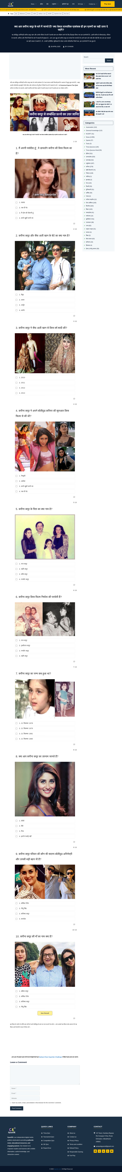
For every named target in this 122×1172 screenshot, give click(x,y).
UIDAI (34, 13)
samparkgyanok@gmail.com (105, 1146)
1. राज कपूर (22, 564)
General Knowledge (92, 130)
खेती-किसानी (89, 170)
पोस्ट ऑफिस (89, 202)
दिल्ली (87, 186)
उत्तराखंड (88, 160)
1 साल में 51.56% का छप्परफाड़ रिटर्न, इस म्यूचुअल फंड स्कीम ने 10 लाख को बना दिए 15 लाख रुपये (104, 104)
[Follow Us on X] (99, 1151)
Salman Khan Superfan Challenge (50, 1057)
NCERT (50, 13)
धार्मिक (87, 193)
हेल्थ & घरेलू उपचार (91, 248)
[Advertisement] (45, 66)
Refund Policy (74, 1148)
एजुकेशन (54, 4)
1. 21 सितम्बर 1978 (25, 723)
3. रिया (21, 831)
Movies (29, 13)
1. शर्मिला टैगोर (23, 903)
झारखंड (88, 179)
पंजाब (87, 196)
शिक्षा (87, 235)
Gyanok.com (57, 1169)
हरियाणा (88, 242)
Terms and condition (76, 1144)
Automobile (89, 127)
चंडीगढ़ (88, 176)
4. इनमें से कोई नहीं (24, 836)
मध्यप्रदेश (88, 212)
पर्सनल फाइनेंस (90, 199)
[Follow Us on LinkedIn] (103, 1151)
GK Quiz (80, 4)
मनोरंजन (88, 216)
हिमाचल (88, 245)
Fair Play (72, 1155)
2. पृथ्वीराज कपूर (24, 645)
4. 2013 (21, 393)
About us (72, 1133)
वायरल (87, 232)
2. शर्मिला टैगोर (23, 996)
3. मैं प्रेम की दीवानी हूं (25, 213)
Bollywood (22, 13)
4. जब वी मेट (23, 491)
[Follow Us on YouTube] (111, 1151)
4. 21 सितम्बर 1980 (25, 739)
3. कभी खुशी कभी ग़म (25, 486)
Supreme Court (58, 13)
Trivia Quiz (46, 1133)
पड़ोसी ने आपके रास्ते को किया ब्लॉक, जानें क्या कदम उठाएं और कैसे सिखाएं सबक (25, 9)
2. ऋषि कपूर (23, 569)
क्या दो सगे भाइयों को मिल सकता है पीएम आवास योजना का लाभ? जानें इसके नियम (103, 76)
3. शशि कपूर (22, 574)
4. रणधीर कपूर (23, 579)
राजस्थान (88, 222)
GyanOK (70, 46)
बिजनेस (88, 206)
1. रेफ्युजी (21, 476)
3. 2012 (21, 388)
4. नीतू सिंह (22, 1007)
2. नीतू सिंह (22, 908)
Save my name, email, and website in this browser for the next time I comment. (36, 1102)
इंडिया (41, 4)
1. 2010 (21, 377)
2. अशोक (21, 481)
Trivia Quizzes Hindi (92, 150)
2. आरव (21, 300)
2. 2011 (21, 383)
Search (86, 57)
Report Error (47, 1148)
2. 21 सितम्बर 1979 (25, 728)
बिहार (87, 209)
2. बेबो (20, 826)
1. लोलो (21, 821)
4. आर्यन (21, 310)
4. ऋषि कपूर (23, 656)
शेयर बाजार (89, 239)
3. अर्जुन (21, 305)
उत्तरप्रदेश (88, 157)
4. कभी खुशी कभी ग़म (25, 218)
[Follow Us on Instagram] (107, 1151)
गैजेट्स (87, 173)
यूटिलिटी (88, 219)
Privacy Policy (74, 1140)
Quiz (16, 13)
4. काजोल (22, 919)
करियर (87, 166)
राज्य (73, 4)
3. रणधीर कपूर (23, 651)
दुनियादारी (88, 189)
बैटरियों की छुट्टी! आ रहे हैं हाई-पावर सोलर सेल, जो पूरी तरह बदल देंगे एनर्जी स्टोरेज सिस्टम (71, 9)
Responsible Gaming (76, 1152)
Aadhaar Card (42, 13)
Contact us (92, 4)
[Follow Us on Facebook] (95, 1151)
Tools (87, 143)
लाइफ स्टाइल (89, 229)
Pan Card (66, 13)
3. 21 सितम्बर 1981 (25, 734)
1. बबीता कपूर (23, 991)
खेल (47, 4)
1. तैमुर (21, 295)
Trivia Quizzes (90, 147)
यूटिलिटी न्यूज (65, 4)
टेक (87, 183)
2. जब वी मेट (23, 208)
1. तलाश (21, 202)
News (32, 4)
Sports (88, 140)
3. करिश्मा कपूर (23, 914)
